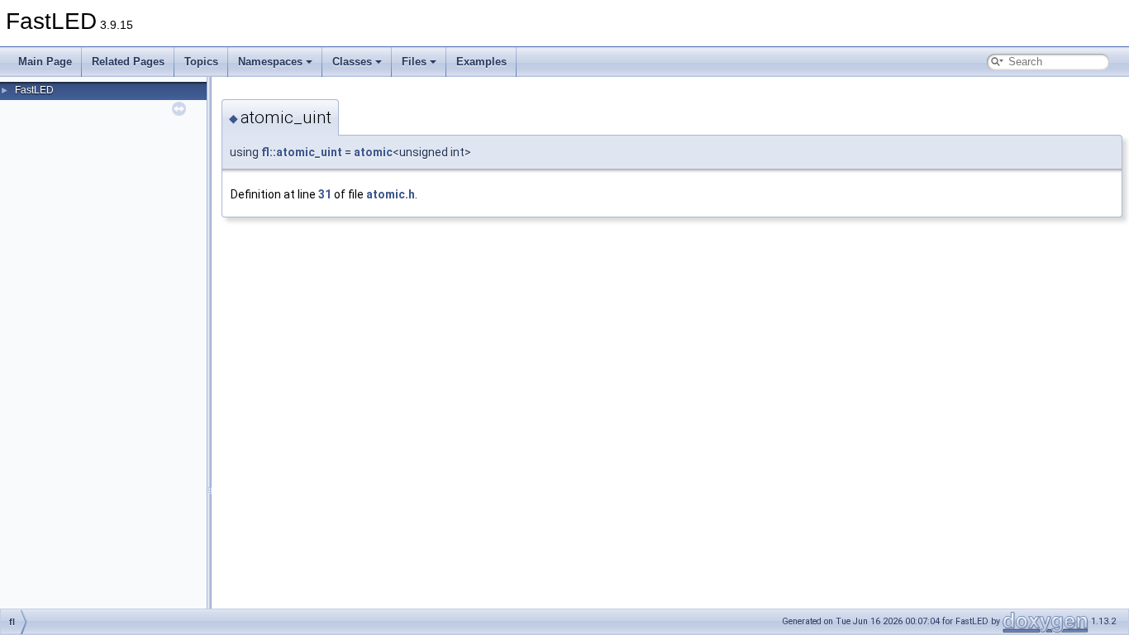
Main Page (45, 61)
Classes (352, 61)
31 (324, 194)
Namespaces (270, 61)
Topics (201, 61)
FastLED (34, 90)
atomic (373, 152)
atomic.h (390, 194)
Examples (481, 61)
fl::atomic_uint (301, 152)
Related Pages (128, 61)
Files (414, 61)
